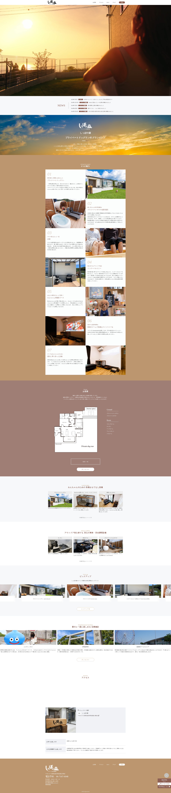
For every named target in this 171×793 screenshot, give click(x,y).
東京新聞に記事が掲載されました (96, 105)
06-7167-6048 (165, 784)
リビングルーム (110, 424)
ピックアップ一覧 (85, 609)
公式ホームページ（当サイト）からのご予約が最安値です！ (98, 99)
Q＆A (108, 2)
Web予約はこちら (164, 786)
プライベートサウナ (111, 415)
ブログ (114, 2)
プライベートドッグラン (112, 413)
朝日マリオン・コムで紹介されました (97, 108)
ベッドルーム (110, 428)
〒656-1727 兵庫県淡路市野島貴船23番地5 (88, 715)
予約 (122, 2)
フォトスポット (110, 431)
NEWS (61, 105)
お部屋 (94, 2)
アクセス (101, 2)
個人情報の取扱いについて (51, 782)
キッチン (109, 426)
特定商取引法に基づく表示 (51, 781)
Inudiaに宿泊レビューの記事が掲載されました (100, 102)
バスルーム (109, 433)
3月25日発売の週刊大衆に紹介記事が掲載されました (100, 111)
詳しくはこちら (85, 469)
